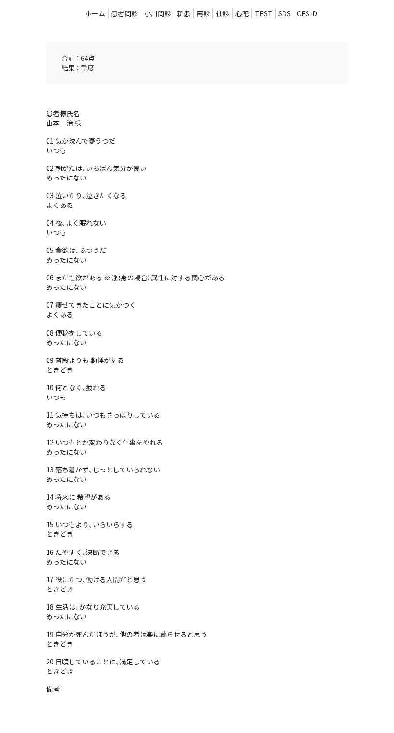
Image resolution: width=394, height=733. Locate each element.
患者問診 (124, 13)
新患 (183, 13)
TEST (263, 13)
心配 (242, 13)
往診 (222, 13)
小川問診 (157, 13)
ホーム (95, 13)
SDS (284, 13)
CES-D (307, 13)
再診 (203, 13)
